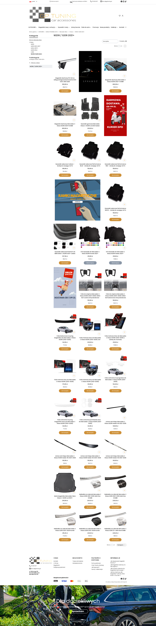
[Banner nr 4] (115, 116)
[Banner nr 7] (77, 200)
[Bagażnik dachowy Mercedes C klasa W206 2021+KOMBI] (65, 108)
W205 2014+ (34, 50)
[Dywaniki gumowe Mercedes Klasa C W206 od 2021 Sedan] (90, 108)
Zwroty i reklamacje (97, 569)
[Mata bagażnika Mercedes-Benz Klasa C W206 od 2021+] (65, 483)
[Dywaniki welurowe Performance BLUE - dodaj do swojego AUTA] (90, 151)
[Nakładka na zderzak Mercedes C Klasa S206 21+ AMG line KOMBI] (115, 519)
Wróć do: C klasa (35, 62)
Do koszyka (65, 91)
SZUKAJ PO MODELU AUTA (52, 32)
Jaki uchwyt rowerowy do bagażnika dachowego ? (117, 569)
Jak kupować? (95, 567)
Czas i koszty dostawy (97, 565)
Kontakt (56, 561)
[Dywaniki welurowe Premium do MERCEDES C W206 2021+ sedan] (65, 237)
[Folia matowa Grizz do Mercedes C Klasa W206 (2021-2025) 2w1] (90, 323)
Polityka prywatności (59, 567)
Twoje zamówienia (78, 561)
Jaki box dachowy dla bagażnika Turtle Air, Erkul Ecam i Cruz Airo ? (117, 573)
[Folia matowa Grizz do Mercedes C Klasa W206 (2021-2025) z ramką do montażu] (115, 322)
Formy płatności (96, 563)
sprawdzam (78, 611)
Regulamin (57, 565)
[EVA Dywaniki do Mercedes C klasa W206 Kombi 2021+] (90, 237)
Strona (115, 46)
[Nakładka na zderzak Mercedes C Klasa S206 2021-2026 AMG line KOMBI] (90, 482)
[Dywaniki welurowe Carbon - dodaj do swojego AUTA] (65, 150)
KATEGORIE (41, 32)
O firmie (56, 563)
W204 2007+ (34, 48)
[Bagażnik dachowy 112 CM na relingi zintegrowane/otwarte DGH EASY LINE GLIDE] (65, 64)
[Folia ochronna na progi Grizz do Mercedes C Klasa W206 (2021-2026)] (115, 364)
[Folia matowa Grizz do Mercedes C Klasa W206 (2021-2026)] (65, 365)
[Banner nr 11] (65, 288)
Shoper (124, 582)
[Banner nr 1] (90, 72)
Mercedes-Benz (63, 32)
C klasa (71, 32)
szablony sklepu (110, 582)
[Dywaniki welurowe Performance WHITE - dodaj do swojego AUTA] (115, 193)
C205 (32, 52)
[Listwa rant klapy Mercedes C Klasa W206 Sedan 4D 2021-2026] (115, 407)
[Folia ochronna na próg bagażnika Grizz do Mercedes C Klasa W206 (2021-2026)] (65, 406)
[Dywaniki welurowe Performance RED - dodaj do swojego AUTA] (115, 151)
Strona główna (33, 32)
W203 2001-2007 (35, 46)
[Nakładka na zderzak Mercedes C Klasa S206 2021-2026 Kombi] (65, 519)
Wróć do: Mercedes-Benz (35, 40)
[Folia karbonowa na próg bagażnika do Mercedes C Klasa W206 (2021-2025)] (65, 322)
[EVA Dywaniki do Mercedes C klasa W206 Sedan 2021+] (115, 237)
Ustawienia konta (77, 563)
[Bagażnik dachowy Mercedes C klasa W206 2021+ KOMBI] (115, 64)
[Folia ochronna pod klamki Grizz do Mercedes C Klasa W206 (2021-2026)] (90, 406)
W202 (32, 44)
